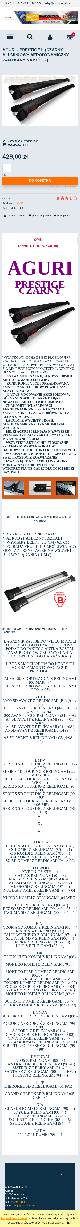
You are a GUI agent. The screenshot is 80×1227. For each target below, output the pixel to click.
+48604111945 (18, 1201)
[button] (10, 36)
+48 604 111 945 (12, 3)
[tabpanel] (40, 700)
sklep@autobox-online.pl (59, 3)
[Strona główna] (40, 17)
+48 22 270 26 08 (32, 3)
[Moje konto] (50, 36)
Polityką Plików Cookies (14, 1218)
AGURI (20, 203)
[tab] (40, 240)
